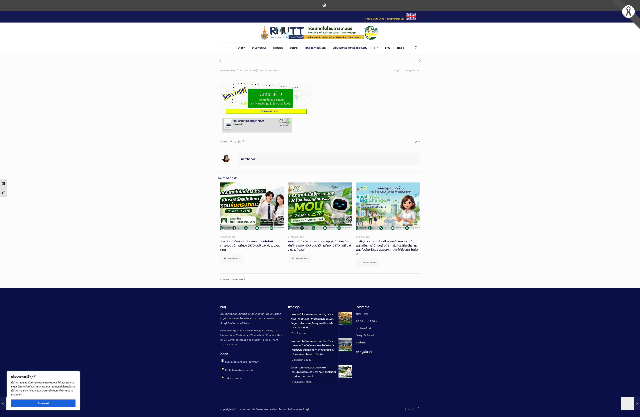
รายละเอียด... (283, 125)
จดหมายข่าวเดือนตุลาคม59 (248, 121)
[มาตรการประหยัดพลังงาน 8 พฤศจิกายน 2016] (630, 403)
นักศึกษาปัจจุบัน (395, 19)
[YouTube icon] (409, 409)
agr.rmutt (254, 362)
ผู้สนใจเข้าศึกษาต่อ (374, 19)
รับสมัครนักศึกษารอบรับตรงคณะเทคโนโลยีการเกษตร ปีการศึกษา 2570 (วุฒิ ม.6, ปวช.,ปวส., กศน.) (250, 245)
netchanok (245, 70)
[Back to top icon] (418, 407)
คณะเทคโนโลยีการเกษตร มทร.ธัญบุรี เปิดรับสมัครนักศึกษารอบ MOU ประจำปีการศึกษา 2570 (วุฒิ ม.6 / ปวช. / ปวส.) (319, 245)
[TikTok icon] (412, 409)
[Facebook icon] (405, 409)
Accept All (43, 403)
